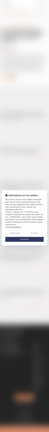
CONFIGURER (14, 233)
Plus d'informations (13, 227)
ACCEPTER (24, 239)
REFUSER (34, 233)
